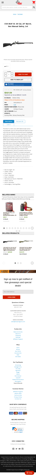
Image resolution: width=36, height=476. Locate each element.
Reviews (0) (19, 121)
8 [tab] (23, 228)
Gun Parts (18, 351)
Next (32, 228)
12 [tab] (16, 231)
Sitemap (18, 337)
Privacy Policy (18, 397)
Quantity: (9, 71)
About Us (18, 333)
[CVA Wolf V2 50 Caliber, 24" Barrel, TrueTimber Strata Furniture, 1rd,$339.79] (26, 242)
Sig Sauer (18, 370)
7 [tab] (20, 228)
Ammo (18, 349)
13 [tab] (19, 231)
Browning (18, 365)
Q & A (8, 124)
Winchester (18, 376)
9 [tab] (26, 228)
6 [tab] (18, 228)
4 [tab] (12, 228)
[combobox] (16, 7)
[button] (18, 430)
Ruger (18, 372)
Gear (18, 355)
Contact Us (18, 399)
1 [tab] (15, 263)
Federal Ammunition (18, 379)
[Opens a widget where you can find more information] (29, 473)
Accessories (18, 353)
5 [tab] (15, 228)
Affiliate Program (18, 339)
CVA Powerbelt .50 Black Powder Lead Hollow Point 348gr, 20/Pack (26, 214)
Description (8, 121)
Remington (18, 381)
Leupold (18, 377)
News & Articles (18, 332)
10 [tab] (29, 228)
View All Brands (18, 383)
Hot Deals (18, 356)
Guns (18, 347)
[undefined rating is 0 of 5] (8, 90)
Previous (3, 228)
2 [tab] (7, 228)
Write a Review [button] (27, 90)
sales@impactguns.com (18, 321)
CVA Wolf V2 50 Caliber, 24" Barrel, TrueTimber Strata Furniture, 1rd (25, 249)
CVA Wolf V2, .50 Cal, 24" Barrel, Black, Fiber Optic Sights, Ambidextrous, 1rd (9, 249)
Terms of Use (18, 395)
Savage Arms (18, 367)
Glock (18, 374)
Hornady (18, 368)
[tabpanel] (10, 213)
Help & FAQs (18, 393)
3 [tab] (9, 228)
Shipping (18, 335)
